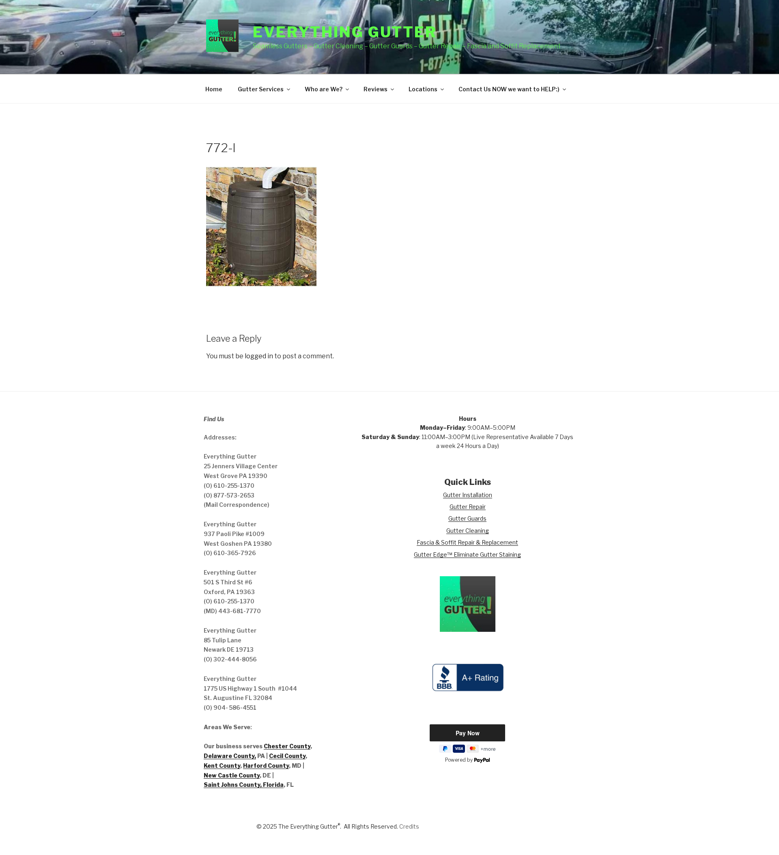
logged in (259, 356)
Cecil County (287, 755)
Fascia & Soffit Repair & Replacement (467, 542)
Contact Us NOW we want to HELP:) (509, 89)
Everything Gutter (345, 32)
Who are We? (323, 89)
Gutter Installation (467, 494)
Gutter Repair (468, 506)
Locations (423, 89)
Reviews (375, 89)
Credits (409, 826)
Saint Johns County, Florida (244, 784)
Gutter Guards (467, 518)
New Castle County (232, 775)
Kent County (222, 765)
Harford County (266, 765)
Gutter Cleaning (467, 530)
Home (213, 89)
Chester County (287, 746)
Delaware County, (230, 755)
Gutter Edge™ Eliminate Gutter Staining (467, 554)
